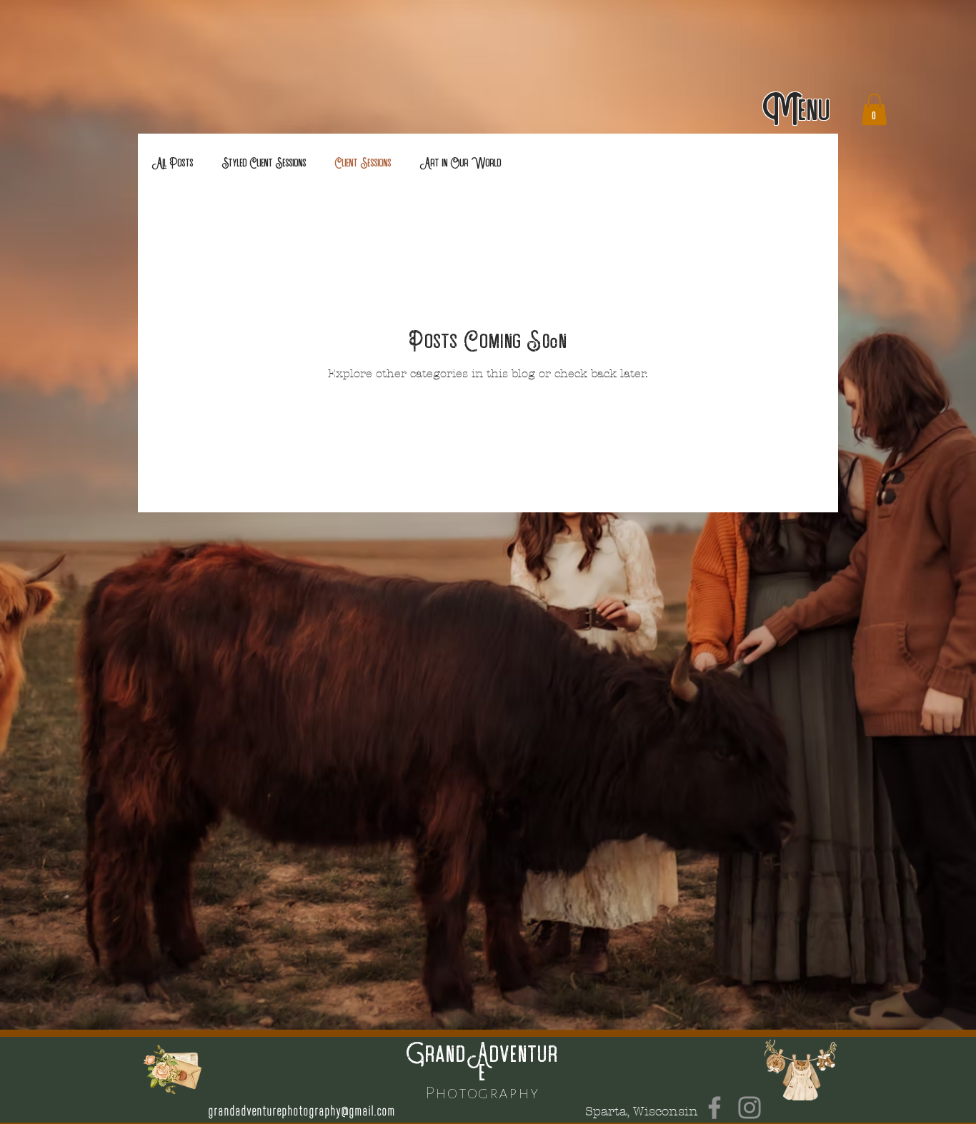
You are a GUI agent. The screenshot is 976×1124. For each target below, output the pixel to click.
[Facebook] (714, 1108)
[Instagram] (750, 1108)
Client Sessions (363, 162)
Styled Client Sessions (264, 162)
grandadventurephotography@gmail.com (302, 1111)
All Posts (173, 162)
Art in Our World (461, 162)
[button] (797, 109)
